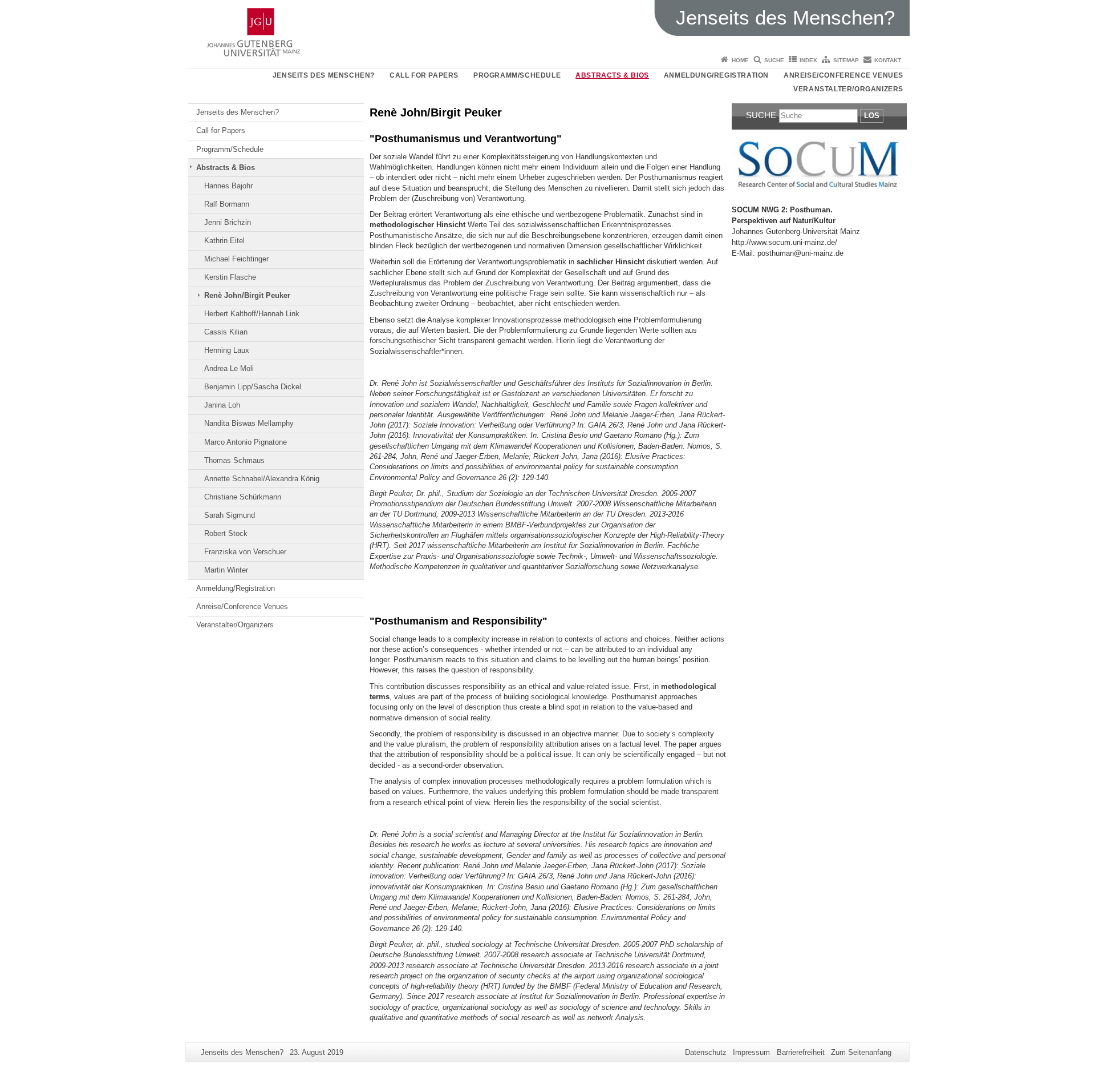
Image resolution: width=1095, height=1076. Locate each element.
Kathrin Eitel (224, 240)
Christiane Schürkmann (242, 497)
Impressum (751, 1052)
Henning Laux (226, 350)
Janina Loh (222, 405)
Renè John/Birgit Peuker (247, 295)
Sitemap (846, 60)
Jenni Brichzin (227, 222)
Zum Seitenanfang (861, 1052)
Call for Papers (424, 75)
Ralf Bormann (226, 204)
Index (808, 60)
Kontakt (887, 60)
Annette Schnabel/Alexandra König (261, 478)
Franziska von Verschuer (245, 551)
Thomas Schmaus (234, 460)
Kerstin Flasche (230, 277)
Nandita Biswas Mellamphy (249, 423)
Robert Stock (226, 533)
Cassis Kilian (226, 332)
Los (871, 115)
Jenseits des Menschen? (324, 75)
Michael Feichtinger (236, 259)
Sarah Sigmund (229, 515)
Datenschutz (706, 1052)
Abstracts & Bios (612, 75)
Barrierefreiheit (801, 1052)
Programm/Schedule (517, 75)
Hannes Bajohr (228, 186)
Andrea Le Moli (229, 368)
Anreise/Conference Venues (843, 75)
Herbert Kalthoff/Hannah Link (251, 313)
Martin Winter (226, 570)
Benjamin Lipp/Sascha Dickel (252, 386)
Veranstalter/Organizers (848, 89)
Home (740, 60)
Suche (774, 60)
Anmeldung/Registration (716, 75)
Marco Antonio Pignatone (245, 442)
